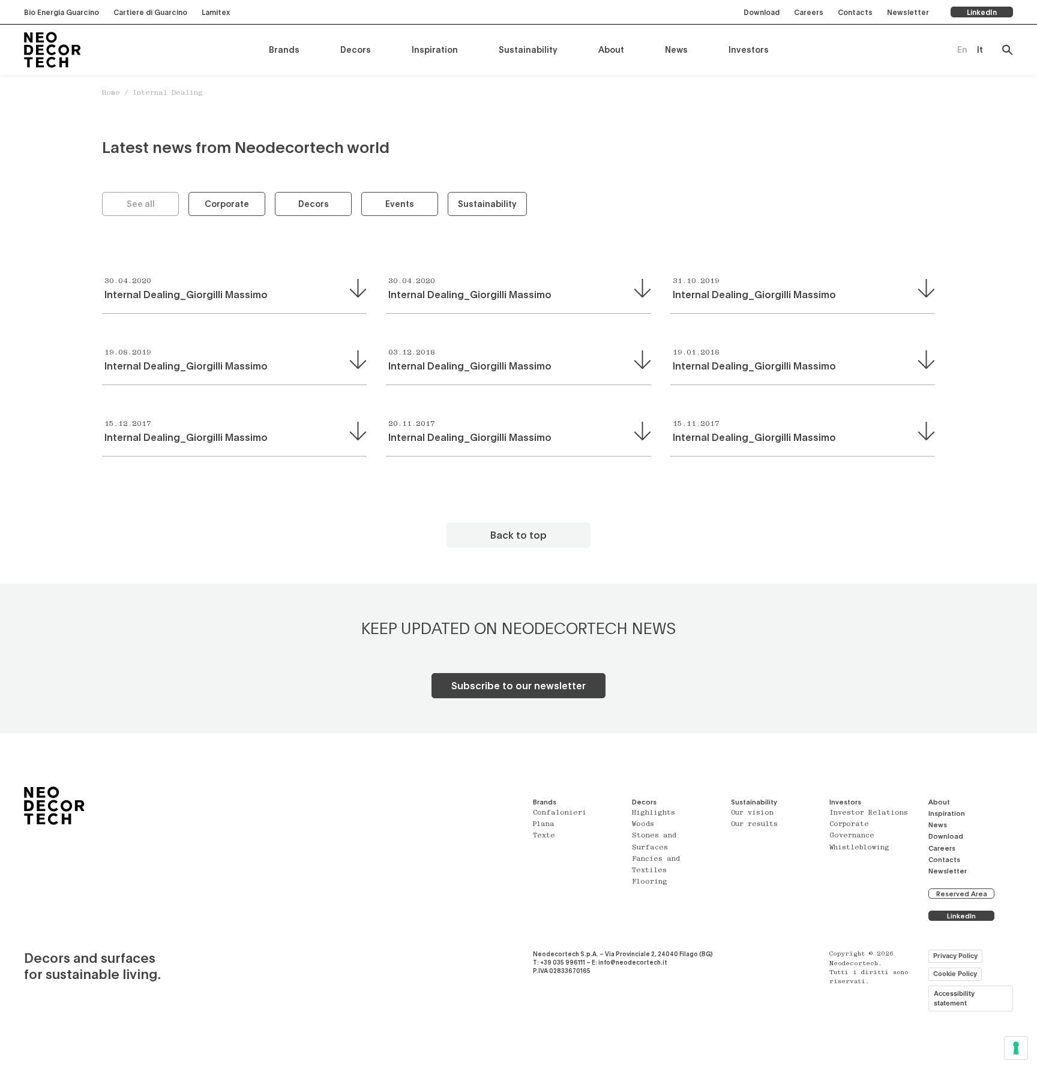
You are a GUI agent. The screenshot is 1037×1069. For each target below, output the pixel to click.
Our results (754, 824)
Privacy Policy (955, 955)
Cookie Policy (955, 973)
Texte (544, 836)
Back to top (518, 535)
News (676, 49)
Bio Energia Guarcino (61, 12)
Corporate (227, 203)
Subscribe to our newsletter (518, 685)
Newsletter (908, 12)
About (611, 49)
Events (399, 203)
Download (762, 12)
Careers (808, 12)
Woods (643, 824)
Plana (544, 824)
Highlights (653, 813)
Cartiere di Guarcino (150, 12)
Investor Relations (868, 813)
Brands (284, 49)
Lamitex (216, 12)
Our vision (752, 813)
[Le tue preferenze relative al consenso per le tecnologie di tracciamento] (1016, 1048)
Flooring (649, 882)
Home (111, 93)
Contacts (855, 12)
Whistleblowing (859, 848)
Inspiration (435, 49)
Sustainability (528, 49)
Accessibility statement (954, 998)
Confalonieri (559, 813)
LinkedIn (982, 12)
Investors (749, 49)
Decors (355, 49)
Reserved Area (961, 893)
